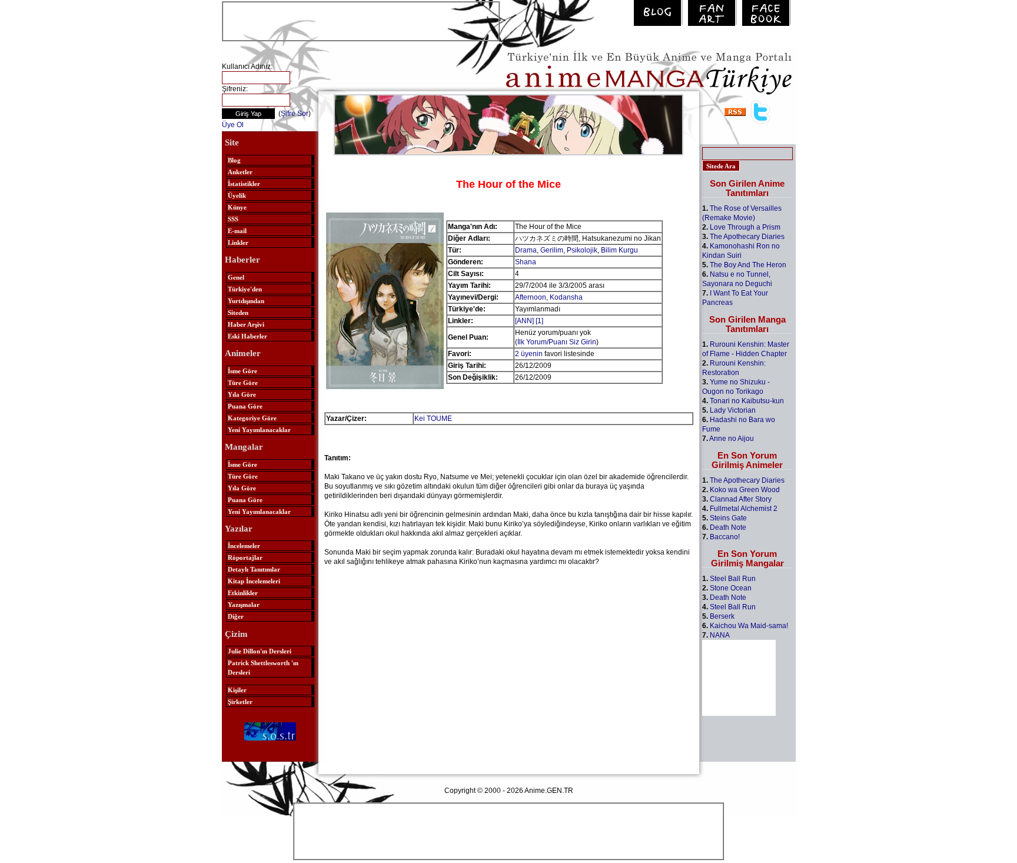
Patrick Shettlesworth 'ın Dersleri (263, 667)
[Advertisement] (360, 20)
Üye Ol (233, 125)
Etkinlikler (243, 592)
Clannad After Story (741, 499)
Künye (237, 207)
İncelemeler (244, 545)
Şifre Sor (294, 113)
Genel (236, 277)
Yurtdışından (246, 300)
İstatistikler (244, 183)
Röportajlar (245, 557)
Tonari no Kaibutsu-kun (747, 401)
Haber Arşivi (246, 324)
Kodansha (566, 297)
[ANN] (524, 321)
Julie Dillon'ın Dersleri (259, 651)
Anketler (240, 171)
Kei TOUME (433, 418)
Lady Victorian (733, 410)
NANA (720, 635)
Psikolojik (582, 250)
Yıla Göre (242, 394)
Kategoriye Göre (252, 417)
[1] (539, 321)
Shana (525, 262)
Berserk (722, 616)
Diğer (236, 616)
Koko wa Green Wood (745, 490)
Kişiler (237, 689)
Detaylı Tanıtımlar (254, 569)
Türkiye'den (245, 289)
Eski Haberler (247, 336)
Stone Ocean (731, 588)
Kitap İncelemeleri (254, 581)
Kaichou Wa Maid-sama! (749, 626)
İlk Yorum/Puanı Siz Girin (556, 342)
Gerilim (551, 250)
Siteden (238, 312)
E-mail (237, 230)
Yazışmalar (244, 604)
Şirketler (240, 701)
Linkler (238, 242)
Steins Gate (728, 518)
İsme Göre (242, 370)
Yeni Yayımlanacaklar (259, 429)
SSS (233, 219)
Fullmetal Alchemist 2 (743, 508)
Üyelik (237, 195)
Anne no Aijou (731, 438)
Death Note (728, 527)
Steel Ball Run (733, 579)
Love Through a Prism (745, 227)
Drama (526, 250)
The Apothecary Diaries (747, 237)
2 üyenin (529, 354)
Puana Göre (245, 406)
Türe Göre (243, 382)
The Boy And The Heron (748, 265)
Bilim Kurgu (619, 250)
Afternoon (530, 297)
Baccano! (725, 537)
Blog (234, 160)
